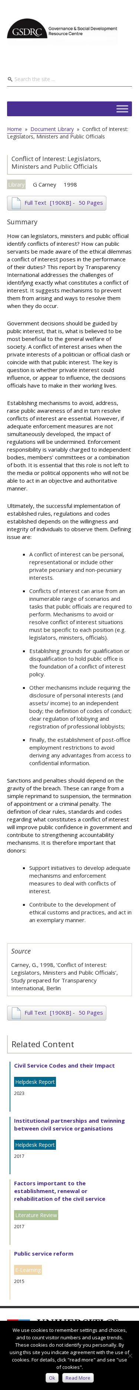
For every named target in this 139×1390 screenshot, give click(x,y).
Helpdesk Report (35, 1081)
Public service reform (43, 1253)
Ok (52, 1377)
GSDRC (62, 31)
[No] (129, 1355)
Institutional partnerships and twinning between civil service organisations (69, 1124)
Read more (78, 1377)
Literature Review (36, 1215)
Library (16, 184)
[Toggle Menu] (122, 108)
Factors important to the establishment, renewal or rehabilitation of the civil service (59, 1190)
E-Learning (28, 1269)
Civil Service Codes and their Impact (64, 1065)
